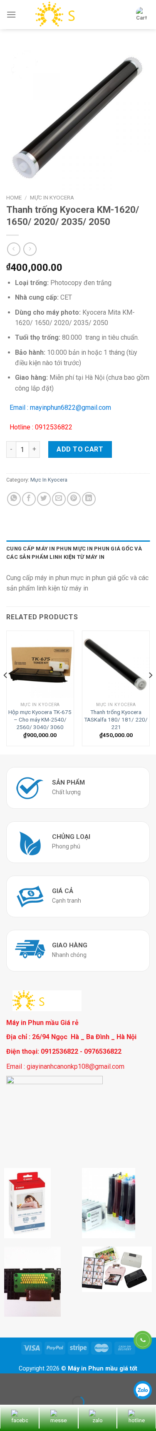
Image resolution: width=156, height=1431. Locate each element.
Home (14, 197)
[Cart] (141, 14)
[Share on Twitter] (44, 499)
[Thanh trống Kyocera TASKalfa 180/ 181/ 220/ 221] (115, 664)
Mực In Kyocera (52, 197)
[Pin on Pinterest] (74, 499)
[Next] (150, 692)
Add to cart (80, 449)
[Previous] (6, 692)
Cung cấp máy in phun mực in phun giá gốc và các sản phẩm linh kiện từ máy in (74, 552)
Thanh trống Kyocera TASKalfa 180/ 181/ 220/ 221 (116, 719)
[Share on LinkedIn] (89, 499)
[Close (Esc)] (8, 1381)
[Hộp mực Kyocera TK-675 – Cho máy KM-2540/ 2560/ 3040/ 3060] (40, 664)
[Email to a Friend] (59, 499)
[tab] (78, 553)
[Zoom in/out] (33, 1381)
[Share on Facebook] (29, 499)
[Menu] (11, 14)
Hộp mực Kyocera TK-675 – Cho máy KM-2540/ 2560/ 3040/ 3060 (40, 719)
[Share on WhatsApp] (14, 499)
